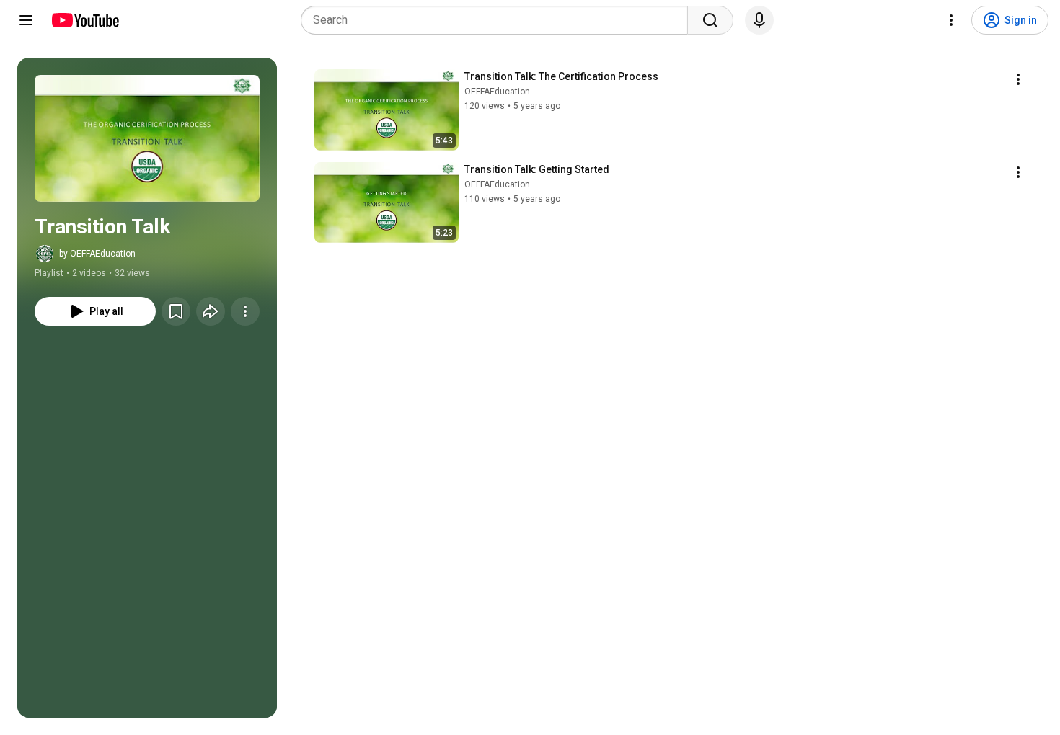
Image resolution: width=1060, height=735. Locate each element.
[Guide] (26, 20)
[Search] (710, 20)
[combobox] (498, 20)
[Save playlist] (176, 311)
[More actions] (245, 311)
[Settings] (951, 20)
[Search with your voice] (759, 20)
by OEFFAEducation (97, 254)
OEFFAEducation (497, 91)
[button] (147, 138)
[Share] (210, 311)
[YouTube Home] (84, 20)
